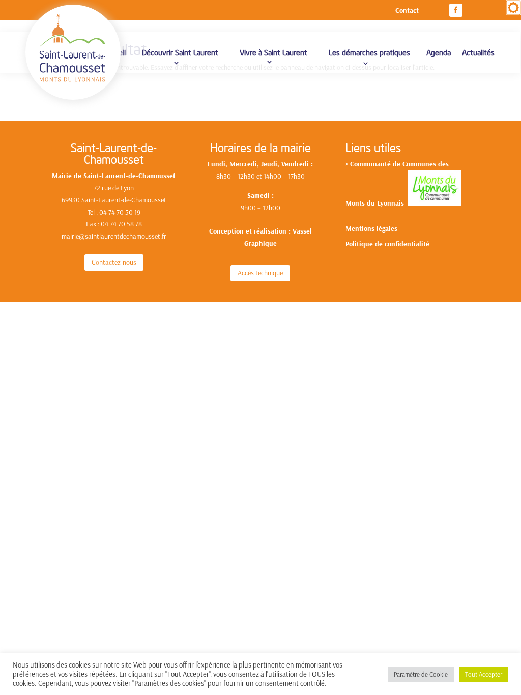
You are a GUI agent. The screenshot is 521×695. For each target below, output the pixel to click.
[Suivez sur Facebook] (455, 10)
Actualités (478, 52)
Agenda (438, 52)
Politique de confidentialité (387, 244)
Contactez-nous (114, 262)
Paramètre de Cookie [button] (421, 674)
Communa (365, 163)
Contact (407, 11)
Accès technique (260, 272)
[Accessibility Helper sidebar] (513, 7)
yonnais (394, 203)
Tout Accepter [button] (483, 674)
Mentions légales (371, 229)
